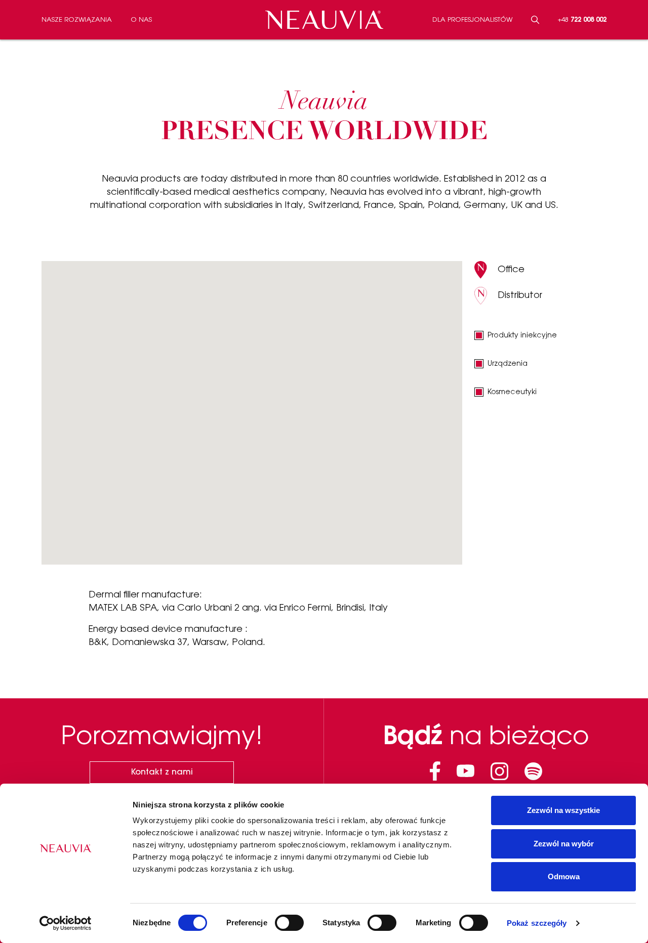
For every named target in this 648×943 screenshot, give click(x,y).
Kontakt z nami (162, 772)
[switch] (289, 923)
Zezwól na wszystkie (563, 810)
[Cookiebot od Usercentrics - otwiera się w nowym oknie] (65, 923)
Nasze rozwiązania (77, 20)
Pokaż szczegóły (537, 923)
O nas (141, 20)
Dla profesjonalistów (472, 20)
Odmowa (564, 876)
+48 (582, 20)
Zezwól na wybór (564, 843)
